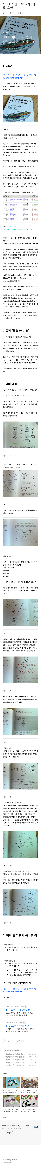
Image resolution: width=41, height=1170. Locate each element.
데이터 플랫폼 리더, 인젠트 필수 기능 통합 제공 (20, 1009)
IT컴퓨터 (8, 1050)
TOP (36, 1160)
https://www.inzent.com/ (14, 1006)
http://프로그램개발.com (13, 1022)
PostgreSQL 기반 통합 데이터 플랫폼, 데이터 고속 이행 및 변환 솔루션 (20, 1013)
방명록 (20, 12)
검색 (31, 4)
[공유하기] (9, 1041)
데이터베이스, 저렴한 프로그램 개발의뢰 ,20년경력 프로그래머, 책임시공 (20, 1029)
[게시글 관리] (11, 1041)
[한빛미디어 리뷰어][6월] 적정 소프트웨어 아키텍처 (15, 1061)
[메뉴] (36, 4)
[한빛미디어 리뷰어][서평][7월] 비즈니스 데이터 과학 (16, 1058)
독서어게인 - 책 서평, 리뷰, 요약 (19, 4)
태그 (11, 12)
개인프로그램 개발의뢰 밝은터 (17, 1025)
